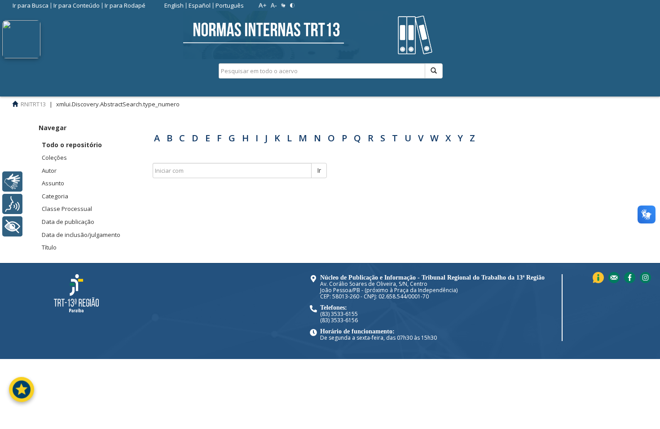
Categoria (55, 196)
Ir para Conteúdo (76, 5)
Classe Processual (67, 209)
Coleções (54, 157)
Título (49, 247)
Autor (49, 170)
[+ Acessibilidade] (12, 226)
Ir (319, 170)
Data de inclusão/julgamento (81, 235)
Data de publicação (68, 222)
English (174, 5)
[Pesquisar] (434, 71)
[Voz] (12, 204)
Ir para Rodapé (125, 5)
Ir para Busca (30, 5)
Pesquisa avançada (474, 103)
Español (200, 5)
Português (230, 5)
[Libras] (12, 181)
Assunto (53, 183)
